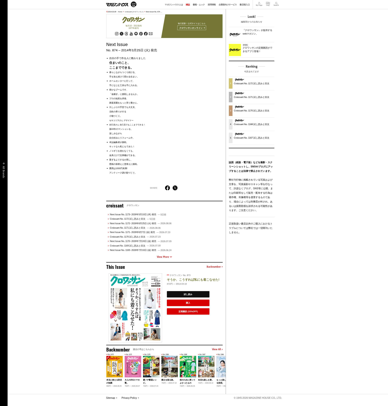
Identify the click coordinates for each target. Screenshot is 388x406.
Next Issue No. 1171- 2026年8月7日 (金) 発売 (140, 232)
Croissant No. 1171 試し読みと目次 (135, 227)
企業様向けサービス (228, 4)
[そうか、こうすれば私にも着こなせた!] (135, 307)
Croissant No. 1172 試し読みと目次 (132, 218)
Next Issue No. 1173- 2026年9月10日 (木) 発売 (138, 214)
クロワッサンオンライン (191, 28)
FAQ (267, 3)
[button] (220, 369)
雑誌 (188, 4)
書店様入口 (245, 4)
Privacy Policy (129, 398)
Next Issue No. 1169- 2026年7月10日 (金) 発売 (140, 250)
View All (216, 349)
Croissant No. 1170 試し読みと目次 (135, 236)
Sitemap (110, 398)
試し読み (188, 294)
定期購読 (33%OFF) (188, 311)
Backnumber (214, 266)
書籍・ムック (199, 4)
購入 (188, 303)
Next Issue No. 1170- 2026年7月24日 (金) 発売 (140, 241)
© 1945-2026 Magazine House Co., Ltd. (258, 398)
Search (276, 3)
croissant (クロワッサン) (134, 12)
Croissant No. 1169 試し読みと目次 (135, 245)
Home (120, 12)
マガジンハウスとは (174, 4)
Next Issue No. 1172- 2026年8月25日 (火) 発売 (140, 223)
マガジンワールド (121, 4)
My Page (259, 3)
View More (163, 256)
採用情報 (212, 4)
